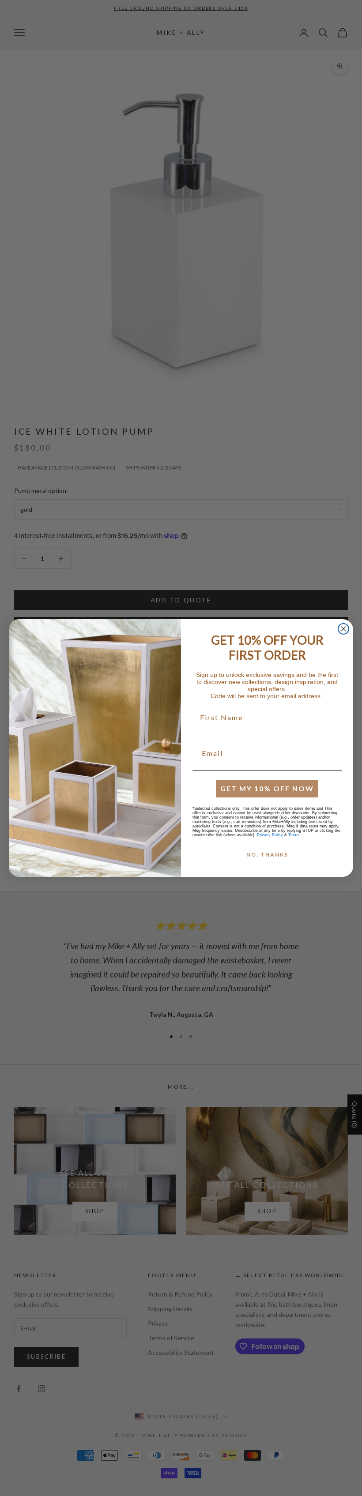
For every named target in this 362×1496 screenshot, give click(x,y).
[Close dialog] (343, 629)
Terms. (294, 835)
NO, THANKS (267, 854)
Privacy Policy (270, 835)
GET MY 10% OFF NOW (267, 788)
